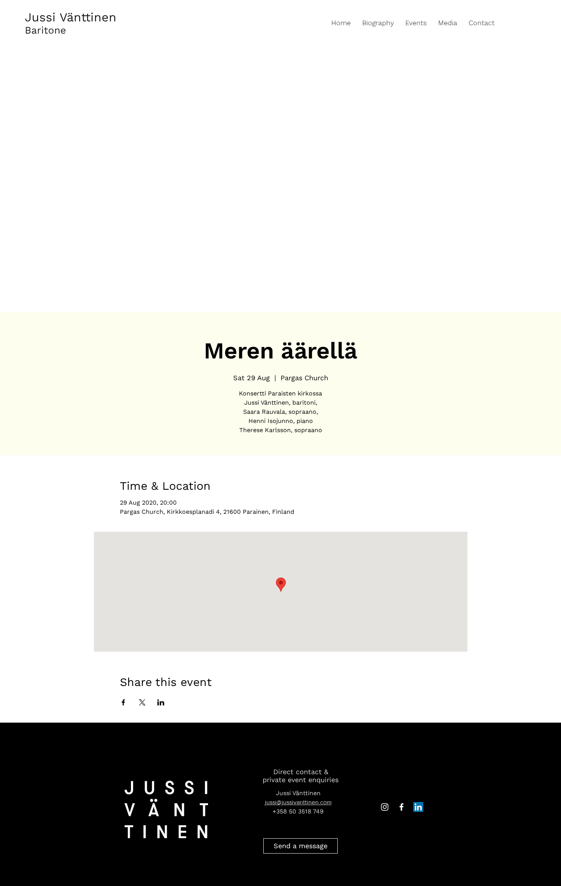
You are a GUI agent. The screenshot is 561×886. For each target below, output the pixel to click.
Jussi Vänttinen (70, 17)
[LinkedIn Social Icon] (418, 807)
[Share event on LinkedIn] (160, 702)
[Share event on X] (142, 702)
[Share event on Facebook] (123, 702)
